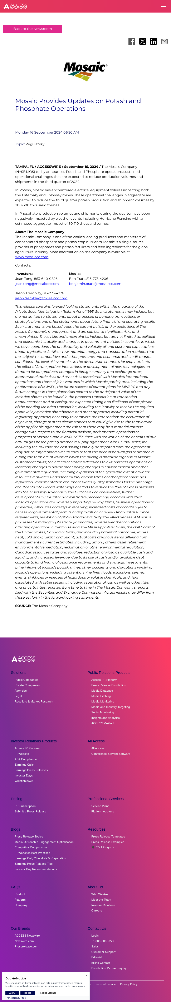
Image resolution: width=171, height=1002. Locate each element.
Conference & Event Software (110, 753)
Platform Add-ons (102, 811)
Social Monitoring (102, 712)
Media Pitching (101, 696)
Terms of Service (105, 984)
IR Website (22, 753)
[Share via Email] (164, 41)
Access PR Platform (104, 679)
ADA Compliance (26, 759)
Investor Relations (103, 905)
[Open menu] (163, 6)
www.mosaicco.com (31, 257)
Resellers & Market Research (34, 701)
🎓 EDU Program (102, 847)
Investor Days (24, 775)
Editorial (96, 957)
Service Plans (100, 806)
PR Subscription (25, 806)
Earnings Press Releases (31, 770)
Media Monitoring (102, 701)
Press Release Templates (108, 836)
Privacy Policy (129, 984)
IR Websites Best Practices (32, 852)
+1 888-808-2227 (102, 941)
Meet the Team (101, 899)
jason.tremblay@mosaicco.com (41, 298)
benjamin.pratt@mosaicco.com (95, 284)
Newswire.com (24, 941)
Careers (96, 910)
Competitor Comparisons (31, 847)
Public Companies (26, 679)
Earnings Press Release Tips (34, 863)
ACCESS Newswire (27, 935)
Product (20, 894)
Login (95, 935)
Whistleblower (24, 781)
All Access (97, 748)
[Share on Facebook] (131, 41)
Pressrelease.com (26, 946)
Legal (18, 696)
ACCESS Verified (102, 723)
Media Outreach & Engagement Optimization (44, 842)
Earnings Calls (24, 764)
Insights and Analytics (105, 717)
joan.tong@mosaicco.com (37, 284)
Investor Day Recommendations (36, 869)
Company (21, 905)
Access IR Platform (27, 748)
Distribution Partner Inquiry (109, 968)
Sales (95, 946)
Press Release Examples (107, 842)
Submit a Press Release (30, 811)
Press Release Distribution (108, 685)
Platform (20, 899)
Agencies (21, 690)
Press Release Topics (29, 836)
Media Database (102, 690)
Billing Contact (100, 962)
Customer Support (103, 952)
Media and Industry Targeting (110, 707)
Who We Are (99, 894)
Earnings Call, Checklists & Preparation (40, 858)
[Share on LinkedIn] (153, 41)
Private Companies (27, 685)
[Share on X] (142, 41)
